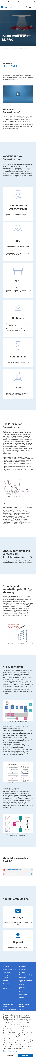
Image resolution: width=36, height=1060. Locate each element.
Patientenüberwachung (9, 969)
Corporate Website (23, 2)
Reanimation (6, 972)
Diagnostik (22, 984)
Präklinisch (22, 972)
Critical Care (22, 969)
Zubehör (5, 988)
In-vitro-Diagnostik (8, 986)
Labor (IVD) (22, 977)
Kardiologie (6, 983)
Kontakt (32, 2)
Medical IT (5, 980)
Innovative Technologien (16, 48)
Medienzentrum (12, 2)
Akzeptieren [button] (25, 1055)
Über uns (21, 1009)
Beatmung (5, 977)
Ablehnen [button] (10, 1055)
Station (21, 991)
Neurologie (6, 975)
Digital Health (23, 994)
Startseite (5, 48)
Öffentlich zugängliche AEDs (25, 981)
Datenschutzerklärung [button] (10, 1051)
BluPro (27, 48)
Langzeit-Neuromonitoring (24, 988)
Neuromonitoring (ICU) (25, 975)
